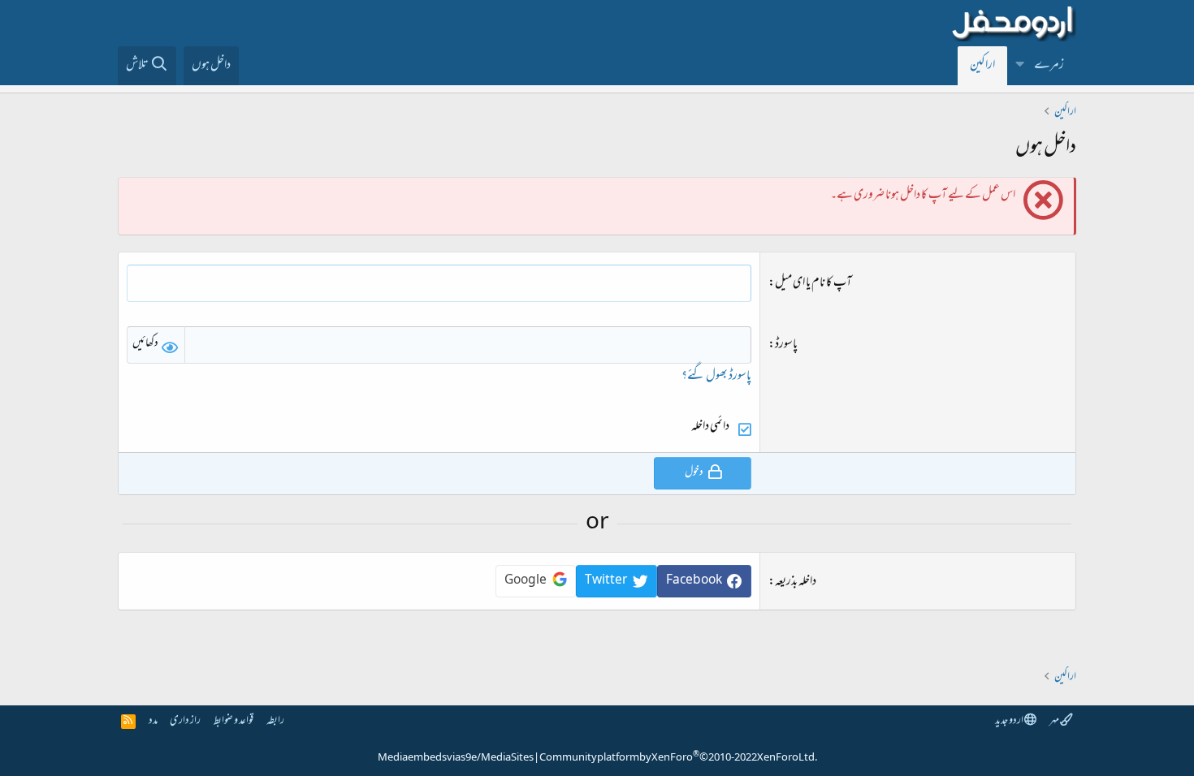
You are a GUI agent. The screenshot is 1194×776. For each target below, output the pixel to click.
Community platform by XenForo (678, 758)
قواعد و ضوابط (233, 721)
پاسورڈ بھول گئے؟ (716, 376)
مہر (1054, 721)
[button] (1020, 65)
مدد (153, 721)
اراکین (982, 66)
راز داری (185, 721)
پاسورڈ (786, 345)
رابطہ (275, 721)
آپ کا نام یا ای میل (813, 283)
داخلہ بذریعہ (795, 582)
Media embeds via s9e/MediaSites (456, 758)
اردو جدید (1009, 721)
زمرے (1049, 66)
